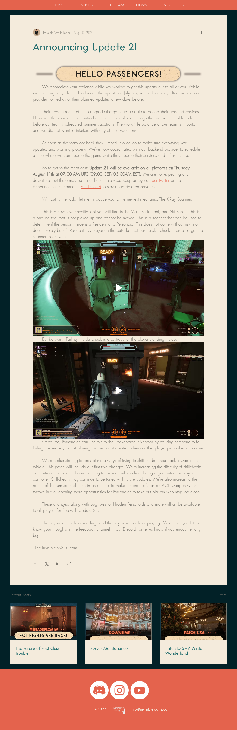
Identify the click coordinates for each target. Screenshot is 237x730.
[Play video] (118, 288)
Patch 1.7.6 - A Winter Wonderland (184, 651)
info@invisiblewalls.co (149, 709)
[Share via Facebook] (35, 563)
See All (222, 594)
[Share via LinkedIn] (58, 563)
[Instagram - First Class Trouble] (119, 690)
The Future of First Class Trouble (37, 651)
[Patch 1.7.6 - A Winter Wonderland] (193, 621)
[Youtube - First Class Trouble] (139, 690)
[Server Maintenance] (118, 621)
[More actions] (201, 32)
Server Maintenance (109, 648)
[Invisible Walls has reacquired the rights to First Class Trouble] (43, 621)
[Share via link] (69, 563)
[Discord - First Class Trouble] (99, 690)
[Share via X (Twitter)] (46, 563)
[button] (91, 5)
